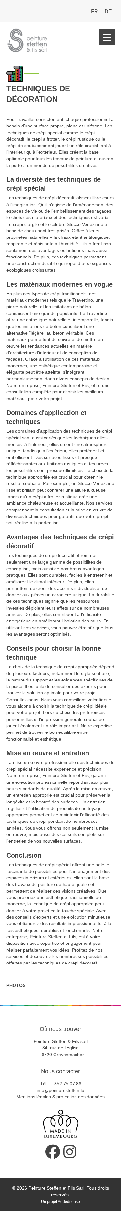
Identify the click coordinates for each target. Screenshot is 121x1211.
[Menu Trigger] (107, 37)
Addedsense (69, 1201)
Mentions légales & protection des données (60, 1096)
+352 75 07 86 (66, 1083)
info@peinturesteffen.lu (60, 1090)
